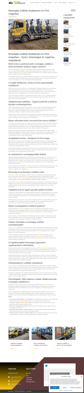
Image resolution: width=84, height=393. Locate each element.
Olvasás (12, 348)
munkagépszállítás (30, 165)
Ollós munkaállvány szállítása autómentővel (42, 339)
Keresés (73, 10)
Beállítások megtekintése (76, 387)
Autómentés (29, 377)
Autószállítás (29, 379)
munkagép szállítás (51, 71)
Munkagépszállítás (30, 381)
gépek (41, 72)
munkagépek (20, 72)
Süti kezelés (61, 390)
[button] (81, 376)
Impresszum (28, 391)
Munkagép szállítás (12, 16)
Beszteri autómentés (34, 2)
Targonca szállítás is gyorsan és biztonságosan (65, 339)
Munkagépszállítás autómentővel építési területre (68, 54)
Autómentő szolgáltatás (46, 2)
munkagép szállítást (23, 302)
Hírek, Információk (63, 2)
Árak (56, 2)
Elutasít (64, 387)
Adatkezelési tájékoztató (68, 390)
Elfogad (54, 387)
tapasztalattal (11, 79)
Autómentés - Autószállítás (15, 329)
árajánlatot (30, 267)
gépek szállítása (20, 177)
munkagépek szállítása (14, 123)
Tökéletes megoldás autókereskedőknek (18, 339)
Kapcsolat (70, 2)
